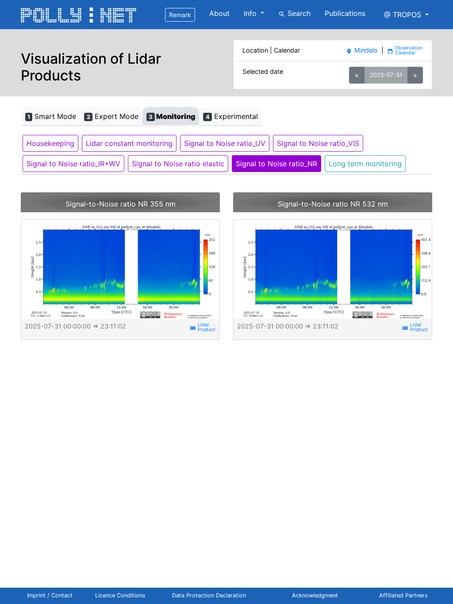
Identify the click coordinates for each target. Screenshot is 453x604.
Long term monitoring (365, 163)
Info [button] (251, 13)
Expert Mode (112, 116)
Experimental (232, 116)
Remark (180, 15)
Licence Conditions (120, 595)
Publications (345, 13)
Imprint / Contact (50, 595)
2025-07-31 (386, 74)
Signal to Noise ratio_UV (224, 143)
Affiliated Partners (403, 595)
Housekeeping (50, 143)
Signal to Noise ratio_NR (276, 163)
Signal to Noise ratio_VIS (318, 143)
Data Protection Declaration (209, 595)
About (219, 13)
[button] (406, 14)
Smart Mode (51, 116)
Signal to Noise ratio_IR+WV (73, 163)
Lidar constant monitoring (129, 143)
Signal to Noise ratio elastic (178, 163)
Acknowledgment (315, 595)
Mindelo (361, 50)
